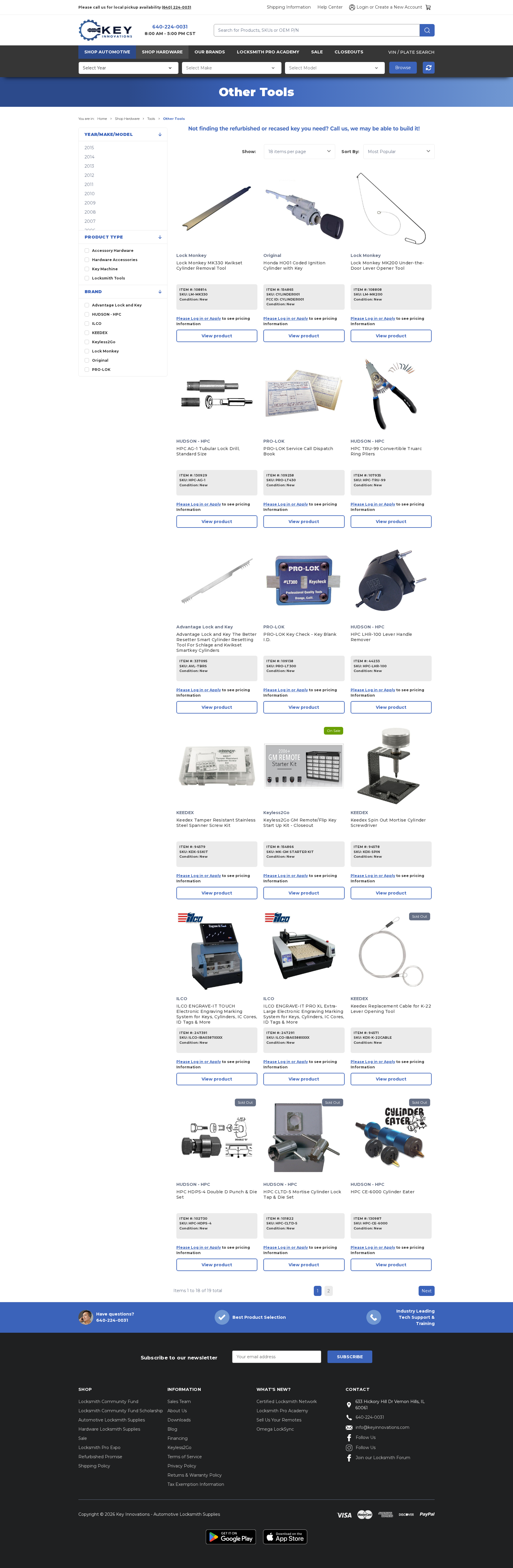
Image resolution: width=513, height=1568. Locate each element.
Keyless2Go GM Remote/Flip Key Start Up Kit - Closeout (299, 822)
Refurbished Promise (100, 1456)
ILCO (97, 323)
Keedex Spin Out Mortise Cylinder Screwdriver (388, 822)
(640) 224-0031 (176, 7)
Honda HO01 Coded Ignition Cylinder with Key (294, 265)
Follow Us (366, 1437)
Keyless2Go (103, 342)
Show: (249, 151)
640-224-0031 (170, 27)
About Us (177, 1410)
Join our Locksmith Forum (383, 1457)
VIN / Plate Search (411, 52)
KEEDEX (99, 333)
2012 (89, 175)
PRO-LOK (101, 369)
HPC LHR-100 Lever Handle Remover (381, 637)
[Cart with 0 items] (428, 7)
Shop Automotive (107, 52)
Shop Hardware (162, 52)
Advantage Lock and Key (117, 305)
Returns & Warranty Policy (194, 1475)
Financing (177, 1438)
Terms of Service (184, 1456)
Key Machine (105, 269)
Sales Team (179, 1401)
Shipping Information (289, 7)
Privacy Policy (181, 1466)
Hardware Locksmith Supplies (109, 1429)
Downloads (179, 1420)
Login (362, 7)
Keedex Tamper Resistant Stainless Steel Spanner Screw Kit (216, 822)
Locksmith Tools (108, 278)
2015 (89, 147)
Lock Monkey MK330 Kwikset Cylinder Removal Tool (209, 265)
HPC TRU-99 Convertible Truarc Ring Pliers (386, 451)
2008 (90, 212)
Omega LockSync (275, 1429)
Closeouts (349, 52)
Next (427, 1291)
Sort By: (350, 151)
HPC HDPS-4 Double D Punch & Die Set (216, 1194)
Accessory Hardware (113, 250)
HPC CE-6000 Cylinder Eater (383, 1191)
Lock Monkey (105, 351)
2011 (89, 184)
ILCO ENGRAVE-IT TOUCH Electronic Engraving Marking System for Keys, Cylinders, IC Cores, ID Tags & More (216, 1014)
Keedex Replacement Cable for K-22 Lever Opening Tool (391, 1008)
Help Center (330, 7)
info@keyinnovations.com (382, 1427)
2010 (90, 193)
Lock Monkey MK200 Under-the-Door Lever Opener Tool (387, 265)
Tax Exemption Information (195, 1484)
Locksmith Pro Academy (268, 52)
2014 (89, 157)
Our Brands (209, 52)
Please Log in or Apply (198, 318)
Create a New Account (398, 7)
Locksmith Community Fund (108, 1401)
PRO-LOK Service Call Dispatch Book (298, 451)
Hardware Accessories (114, 260)
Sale (317, 52)
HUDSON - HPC (106, 314)
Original (100, 360)
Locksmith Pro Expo (99, 1447)
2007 (90, 221)
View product (217, 336)
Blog (172, 1429)
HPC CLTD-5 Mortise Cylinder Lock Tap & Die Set (302, 1194)
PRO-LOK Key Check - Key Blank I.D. (299, 637)
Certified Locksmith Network (286, 1401)
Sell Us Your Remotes (278, 1420)
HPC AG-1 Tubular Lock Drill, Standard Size (208, 451)
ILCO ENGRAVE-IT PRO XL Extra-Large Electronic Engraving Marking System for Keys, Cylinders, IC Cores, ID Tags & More (303, 1014)
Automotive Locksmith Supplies (111, 1420)
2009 (90, 203)
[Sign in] (351, 7)
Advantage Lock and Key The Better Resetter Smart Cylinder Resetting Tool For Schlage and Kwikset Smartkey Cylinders (216, 642)
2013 (89, 166)
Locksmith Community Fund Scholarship (120, 1410)
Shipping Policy (94, 1466)
